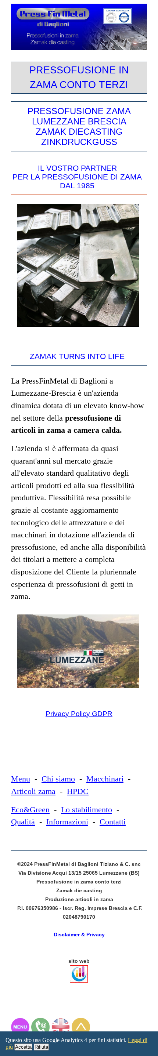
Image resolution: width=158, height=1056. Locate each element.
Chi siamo (58, 778)
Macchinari (104, 778)
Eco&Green (30, 809)
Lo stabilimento (86, 809)
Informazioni (67, 821)
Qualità (23, 821)
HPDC (78, 791)
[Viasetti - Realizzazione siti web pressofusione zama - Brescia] (80, 984)
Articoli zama (33, 791)
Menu (20, 778)
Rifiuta (41, 1047)
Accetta (23, 1047)
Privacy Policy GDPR (79, 714)
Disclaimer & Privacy (79, 934)
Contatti (113, 821)
